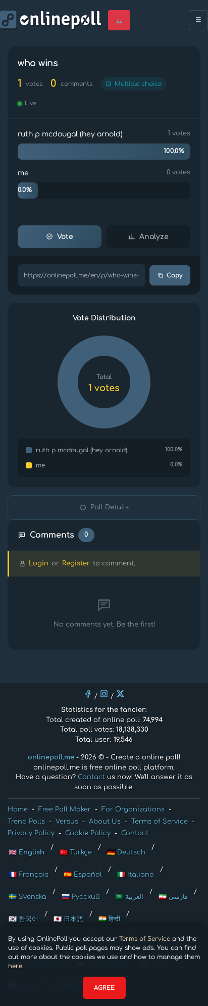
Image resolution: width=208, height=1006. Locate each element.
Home (18, 809)
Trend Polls (26, 821)
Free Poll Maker (64, 809)
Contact (91, 777)
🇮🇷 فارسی (173, 896)
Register (76, 563)
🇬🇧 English (26, 852)
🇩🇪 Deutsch (126, 852)
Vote (65, 237)
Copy (174, 275)
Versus (67, 821)
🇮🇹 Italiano (135, 874)
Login (38, 563)
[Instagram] (104, 693)
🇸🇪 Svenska (27, 896)
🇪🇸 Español (83, 874)
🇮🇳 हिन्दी (109, 919)
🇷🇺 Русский (81, 896)
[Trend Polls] (119, 20)
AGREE (104, 987)
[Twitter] (120, 693)
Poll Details (109, 507)
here (15, 966)
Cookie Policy (88, 833)
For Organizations (133, 809)
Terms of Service (144, 938)
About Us (105, 821)
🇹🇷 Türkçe (76, 852)
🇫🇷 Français (28, 874)
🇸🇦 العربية (129, 896)
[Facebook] (87, 693)
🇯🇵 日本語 (68, 919)
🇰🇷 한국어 (23, 919)
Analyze (154, 237)
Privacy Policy (31, 833)
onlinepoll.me (51, 757)
